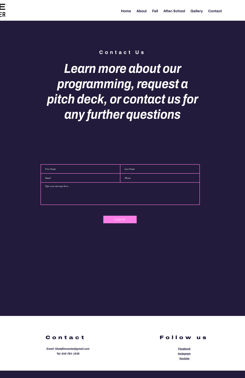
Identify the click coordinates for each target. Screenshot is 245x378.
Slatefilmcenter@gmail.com (72, 348)
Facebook (184, 348)
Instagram (184, 353)
